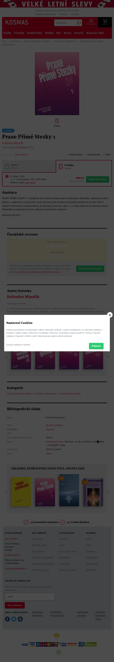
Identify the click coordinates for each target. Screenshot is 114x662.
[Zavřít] (110, 315)
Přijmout (96, 346)
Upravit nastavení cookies (18, 344)
